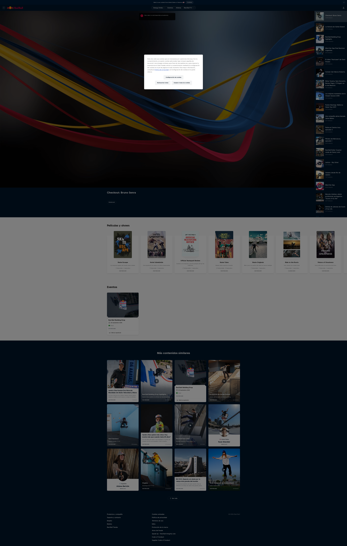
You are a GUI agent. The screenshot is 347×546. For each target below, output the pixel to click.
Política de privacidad (162, 70)
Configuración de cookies (173, 77)
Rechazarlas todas (162, 82)
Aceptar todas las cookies (182, 82)
